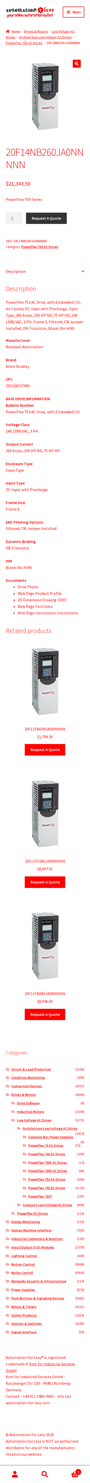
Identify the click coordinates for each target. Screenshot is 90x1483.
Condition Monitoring (28, 1077)
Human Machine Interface (31, 1230)
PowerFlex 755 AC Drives (46, 1188)
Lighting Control (24, 1256)
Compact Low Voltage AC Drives (47, 1205)
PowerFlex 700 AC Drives (46, 1154)
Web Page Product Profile (40, 593)
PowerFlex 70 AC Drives (46, 1145)
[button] (77, 64)
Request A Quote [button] (45, 749)
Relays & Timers (23, 1306)
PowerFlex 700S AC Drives (47, 1171)
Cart (69, 1470)
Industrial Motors (30, 1111)
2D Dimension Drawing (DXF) (42, 599)
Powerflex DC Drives (32, 1213)
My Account (15, 1474)
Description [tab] (16, 271)
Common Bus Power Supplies (50, 1137)
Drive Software (28, 1103)
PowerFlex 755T (40, 1196)
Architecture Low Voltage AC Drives (45, 37)
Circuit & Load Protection (31, 1069)
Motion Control (23, 1264)
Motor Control (22, 1272)
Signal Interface (23, 1332)
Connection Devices (26, 1086)
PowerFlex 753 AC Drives (24, 43)
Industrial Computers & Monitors (37, 1239)
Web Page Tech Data (35, 606)
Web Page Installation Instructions (48, 612)
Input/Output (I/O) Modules (32, 1247)
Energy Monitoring (25, 1221)
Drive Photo (28, 586)
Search (45, 1474)
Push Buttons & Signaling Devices (37, 1298)
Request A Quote (46, 218)
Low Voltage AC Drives (34, 1120)
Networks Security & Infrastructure (38, 1281)
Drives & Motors (36, 31)
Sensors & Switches (26, 1323)
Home (16, 31)
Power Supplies (23, 1289)
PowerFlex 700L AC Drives (47, 1162)
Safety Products (24, 1315)
